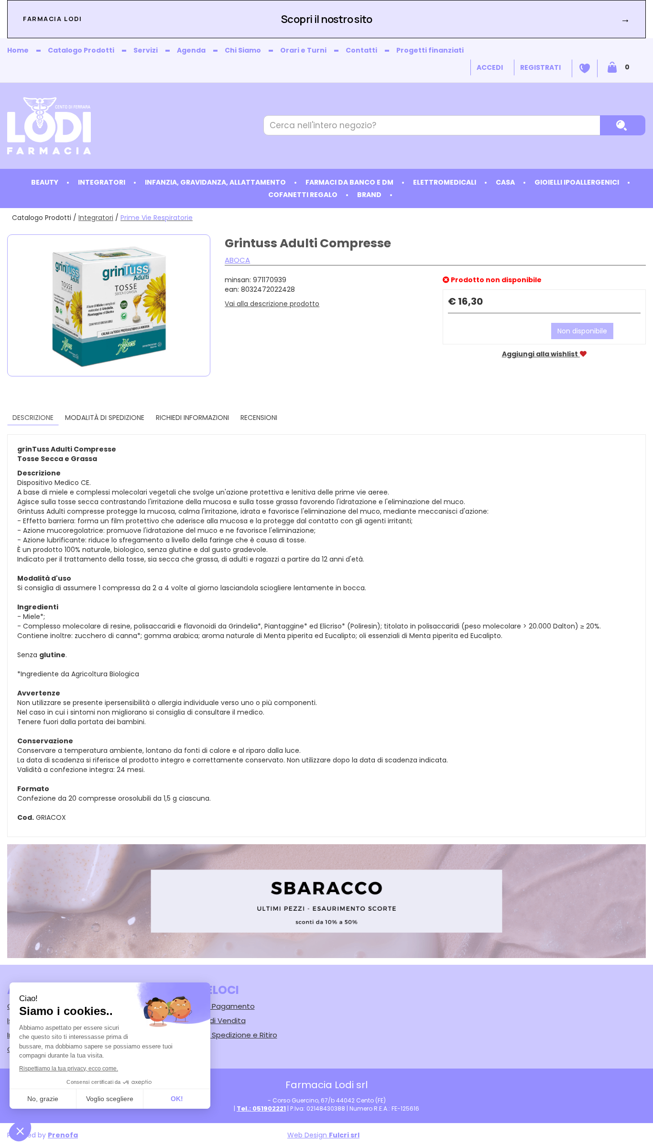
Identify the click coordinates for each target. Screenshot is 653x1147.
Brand (369, 194)
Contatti (361, 50)
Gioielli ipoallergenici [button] (576, 182)
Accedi (490, 67)
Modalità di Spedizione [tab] (104, 417)
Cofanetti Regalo (302, 194)
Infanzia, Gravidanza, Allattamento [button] (215, 182)
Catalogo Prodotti (81, 50)
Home (18, 50)
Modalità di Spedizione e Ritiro (224, 1035)
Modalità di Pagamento (213, 1006)
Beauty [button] (44, 182)
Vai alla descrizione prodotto (272, 304)
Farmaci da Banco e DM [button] (349, 182)
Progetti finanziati (430, 50)
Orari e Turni (303, 50)
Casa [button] (505, 182)
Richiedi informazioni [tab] (192, 417)
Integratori (95, 217)
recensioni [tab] (258, 417)
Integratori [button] (101, 182)
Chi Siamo (243, 50)
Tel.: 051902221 (261, 1108)
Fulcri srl (344, 1135)
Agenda (191, 50)
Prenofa (63, 1135)
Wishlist (585, 68)
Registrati (540, 67)
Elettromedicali (444, 182)
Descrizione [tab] (33, 417)
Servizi (145, 50)
